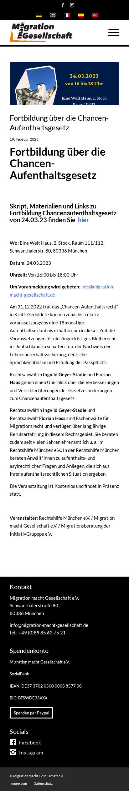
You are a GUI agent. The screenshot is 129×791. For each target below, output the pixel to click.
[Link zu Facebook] (63, 5)
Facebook (30, 742)
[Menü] (110, 32)
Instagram (31, 752)
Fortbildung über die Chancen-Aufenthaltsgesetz (59, 122)
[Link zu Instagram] (72, 5)
